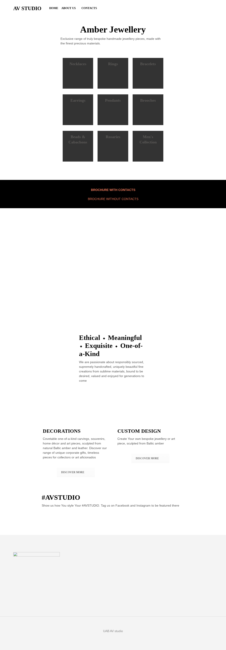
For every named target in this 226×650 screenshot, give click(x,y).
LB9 (64, 295)
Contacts (89, 8)
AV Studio (27, 8)
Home (53, 8)
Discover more (72, 472)
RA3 (90, 295)
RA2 (117, 295)
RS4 (144, 295)
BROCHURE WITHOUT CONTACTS (113, 199)
